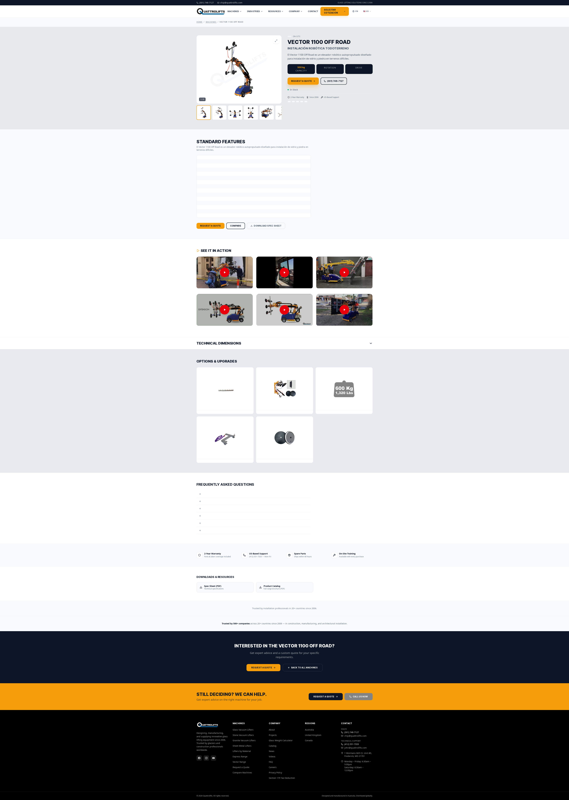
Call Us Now (360, 696)
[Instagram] (206, 758)
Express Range (240, 756)
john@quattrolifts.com (355, 747)
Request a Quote (301, 81)
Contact (313, 11)
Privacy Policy (275, 772)
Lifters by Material (242, 751)
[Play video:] (225, 272)
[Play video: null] (225, 310)
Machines (233, 11)
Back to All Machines (304, 667)
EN (356, 11)
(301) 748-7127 (335, 81)
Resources (274, 11)
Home (200, 22)
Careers (273, 767)
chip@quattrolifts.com (355, 735)
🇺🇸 (366, 11)
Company (294, 11)
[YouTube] (213, 758)
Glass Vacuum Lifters (243, 729)
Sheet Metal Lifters (242, 745)
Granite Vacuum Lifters (244, 740)
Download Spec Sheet (267, 225)
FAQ (271, 761)
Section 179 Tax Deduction (282, 777)
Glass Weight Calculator (281, 740)
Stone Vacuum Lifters (243, 735)
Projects (273, 735)
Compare (235, 225)
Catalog (272, 745)
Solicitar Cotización (331, 11)
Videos (272, 756)
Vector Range (239, 761)
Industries (253, 11)
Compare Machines (242, 772)
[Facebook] (199, 758)
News (271, 751)
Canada (309, 740)
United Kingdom (313, 735)
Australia (309, 729)
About (272, 729)
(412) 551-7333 (351, 744)
